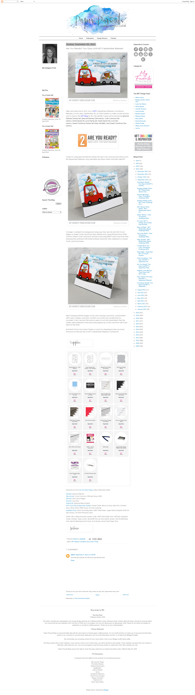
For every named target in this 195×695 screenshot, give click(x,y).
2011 (137, 338)
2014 (137, 329)
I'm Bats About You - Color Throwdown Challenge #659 (143, 247)
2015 (137, 326)
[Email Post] (89, 539)
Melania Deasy (140, 116)
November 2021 (143, 174)
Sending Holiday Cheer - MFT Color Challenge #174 (145, 202)
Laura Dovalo (139, 111)
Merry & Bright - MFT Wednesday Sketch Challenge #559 (144, 228)
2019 (137, 315)
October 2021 (142, 177)
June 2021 (141, 295)
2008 (137, 346)
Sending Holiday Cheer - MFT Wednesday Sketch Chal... (145, 190)
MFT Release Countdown (78, 541)
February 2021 (142, 306)
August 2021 (142, 290)
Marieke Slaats (140, 113)
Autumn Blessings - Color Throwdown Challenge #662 (143, 196)
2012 (137, 335)
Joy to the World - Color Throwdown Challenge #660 (144, 235)
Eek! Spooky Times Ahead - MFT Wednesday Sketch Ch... (144, 209)
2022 (137, 166)
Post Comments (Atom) (82, 598)
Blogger (106, 690)
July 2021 (141, 292)
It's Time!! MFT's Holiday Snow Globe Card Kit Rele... (144, 222)
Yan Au (137, 128)
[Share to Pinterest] (101, 539)
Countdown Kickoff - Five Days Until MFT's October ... (145, 183)
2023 (137, 163)
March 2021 (142, 303)
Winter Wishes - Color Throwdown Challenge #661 (144, 216)
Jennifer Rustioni (140, 109)
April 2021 (141, 301)
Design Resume (102, 38)
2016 (137, 324)
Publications (90, 38)
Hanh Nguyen (139, 106)
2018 (137, 318)
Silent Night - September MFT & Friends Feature (145, 253)
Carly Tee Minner (140, 104)
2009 (137, 343)
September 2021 (143, 180)
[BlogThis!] (95, 539)
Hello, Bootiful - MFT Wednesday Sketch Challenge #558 (144, 241)
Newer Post (69, 594)
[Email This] (93, 539)
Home (81, 38)
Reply (72, 560)
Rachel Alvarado (140, 121)
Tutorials (113, 38)
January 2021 (142, 309)
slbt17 (73, 555)
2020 (137, 312)
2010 (137, 340)
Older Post (126, 594)
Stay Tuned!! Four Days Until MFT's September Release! (144, 278)
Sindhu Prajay (139, 123)
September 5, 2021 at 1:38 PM (85, 555)
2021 (137, 169)
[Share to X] (97, 539)
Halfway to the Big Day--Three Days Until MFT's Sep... (145, 272)
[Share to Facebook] (99, 539)
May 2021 (141, 298)
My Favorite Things (92, 541)
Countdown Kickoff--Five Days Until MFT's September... (145, 284)
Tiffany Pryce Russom (142, 126)
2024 (137, 160)
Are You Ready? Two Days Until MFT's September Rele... (144, 266)
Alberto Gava (139, 97)
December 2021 (143, 171)
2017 (137, 321)
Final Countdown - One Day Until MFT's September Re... (144, 259)
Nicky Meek (139, 118)
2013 (137, 332)
